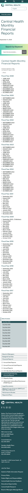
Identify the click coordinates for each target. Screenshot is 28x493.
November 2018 (7, 261)
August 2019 (6, 245)
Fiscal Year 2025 (6, 324)
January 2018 (7, 282)
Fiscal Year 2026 (6, 322)
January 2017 (7, 307)
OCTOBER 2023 (8, 141)
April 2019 (6, 252)
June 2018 (6, 274)
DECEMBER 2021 (8, 187)
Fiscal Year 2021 (6, 335)
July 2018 (6, 272)
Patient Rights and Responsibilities (11, 478)
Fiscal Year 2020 (6, 338)
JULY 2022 (6, 175)
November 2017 (7, 286)
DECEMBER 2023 (8, 138)
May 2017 (5, 300)
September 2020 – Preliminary (12, 219)
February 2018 (7, 280)
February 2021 (7, 208)
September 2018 (8, 268)
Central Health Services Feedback (11, 481)
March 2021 (6, 207)
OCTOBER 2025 (8, 92)
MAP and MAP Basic (7, 434)
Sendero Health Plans (7, 445)
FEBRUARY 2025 (8, 110)
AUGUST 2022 (7, 173)
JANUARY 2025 (7, 112)
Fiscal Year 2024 (6, 327)
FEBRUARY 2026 (8, 85)
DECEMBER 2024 (8, 113)
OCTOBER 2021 (7, 191)
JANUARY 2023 (7, 161)
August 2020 (7, 221)
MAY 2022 (6, 179)
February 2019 (7, 256)
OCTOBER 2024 (8, 117)
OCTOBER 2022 (8, 166)
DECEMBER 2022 (8, 163)
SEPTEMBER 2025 (8, 98)
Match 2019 (6, 254)
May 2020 (6, 226)
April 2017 (6, 302)
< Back (4, 72)
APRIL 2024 (6, 131)
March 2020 (6, 229)
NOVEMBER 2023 (8, 140)
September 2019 (8, 244)
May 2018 (6, 275)
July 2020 (6, 223)
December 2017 (7, 284)
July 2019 (6, 247)
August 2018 (6, 270)
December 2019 (7, 235)
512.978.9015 (5, 441)
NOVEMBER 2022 (8, 164)
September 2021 (8, 196)
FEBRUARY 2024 (8, 134)
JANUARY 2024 (8, 136)
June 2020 (6, 224)
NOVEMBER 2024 (8, 115)
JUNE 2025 (6, 103)
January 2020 (7, 233)
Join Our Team (5, 468)
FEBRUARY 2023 (8, 159)
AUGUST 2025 (7, 100)
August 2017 (6, 295)
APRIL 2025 (6, 106)
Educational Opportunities (9, 484)
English (15, 8)
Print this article (6, 14)
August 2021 (6, 198)
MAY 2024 (6, 129)
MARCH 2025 (7, 108)
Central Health (14, 5)
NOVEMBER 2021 (8, 189)
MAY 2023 (6, 154)
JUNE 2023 (6, 152)
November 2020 (8, 213)
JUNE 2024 (6, 128)
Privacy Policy (5, 475)
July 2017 (5, 296)
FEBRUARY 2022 (8, 184)
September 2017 (8, 293)
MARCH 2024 (7, 133)
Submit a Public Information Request (12, 472)
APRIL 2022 (6, 180)
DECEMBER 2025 (8, 89)
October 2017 (7, 287)
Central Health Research (8, 487)
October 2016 (7, 312)
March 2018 (6, 279)
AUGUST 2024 (7, 124)
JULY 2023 (6, 150)
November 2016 (7, 310)
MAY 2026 (6, 80)
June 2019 (6, 249)
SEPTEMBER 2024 (8, 122)
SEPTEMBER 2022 (8, 172)
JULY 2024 (6, 126)
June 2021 (6, 201)
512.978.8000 (5, 454)
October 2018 (7, 263)
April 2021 (6, 205)
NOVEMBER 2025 (8, 90)
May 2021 (6, 203)
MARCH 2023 (7, 157)
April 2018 (6, 277)
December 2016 (7, 308)
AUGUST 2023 (7, 149)
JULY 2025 (6, 101)
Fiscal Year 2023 (6, 330)
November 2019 (7, 236)
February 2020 (7, 231)
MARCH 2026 (7, 84)
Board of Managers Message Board (12, 489)
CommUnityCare (6, 440)
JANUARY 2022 (7, 185)
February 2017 (7, 305)
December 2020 (8, 212)
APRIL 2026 (6, 82)
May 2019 (6, 251)
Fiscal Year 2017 (6, 346)
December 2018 (7, 259)
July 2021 (5, 200)
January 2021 (7, 210)
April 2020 (6, 228)
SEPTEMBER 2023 (8, 147)
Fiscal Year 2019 (6, 341)
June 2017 (6, 298)
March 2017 (6, 303)
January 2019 (7, 258)
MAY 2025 (6, 105)
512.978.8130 (5, 436)
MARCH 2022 (7, 182)
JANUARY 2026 (8, 87)
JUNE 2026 (6, 78)
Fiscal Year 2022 (6, 332)
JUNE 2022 (6, 177)
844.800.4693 (5, 447)
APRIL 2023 (6, 156)
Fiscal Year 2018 (6, 343)
